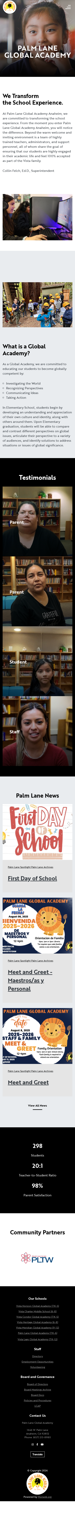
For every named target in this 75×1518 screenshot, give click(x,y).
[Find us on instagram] (33, 1444)
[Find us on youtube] (42, 1444)
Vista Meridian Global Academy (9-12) (37, 1327)
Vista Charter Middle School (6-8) (37, 1311)
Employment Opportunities (37, 1361)
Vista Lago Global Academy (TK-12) (37, 1339)
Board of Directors (37, 1384)
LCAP (38, 1406)
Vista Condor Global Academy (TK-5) (37, 1317)
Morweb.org (44, 1497)
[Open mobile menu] (68, 7)
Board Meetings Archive (37, 1389)
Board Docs (37, 1395)
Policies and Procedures (37, 1400)
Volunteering (37, 1367)
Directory (37, 1356)
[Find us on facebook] (37, 1444)
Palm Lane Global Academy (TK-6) (37, 1333)
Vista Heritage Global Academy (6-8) (37, 1322)
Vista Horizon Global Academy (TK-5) (37, 1306)
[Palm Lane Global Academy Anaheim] (10, 6)
